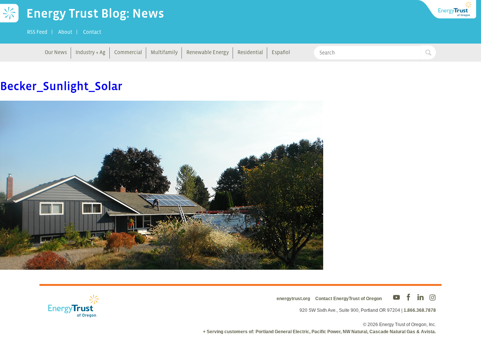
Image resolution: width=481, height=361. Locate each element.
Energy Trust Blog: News (95, 13)
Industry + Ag (91, 52)
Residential (250, 52)
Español (281, 52)
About (65, 32)
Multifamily (164, 52)
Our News (56, 52)
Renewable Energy (207, 52)
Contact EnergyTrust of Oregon (348, 298)
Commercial (128, 52)
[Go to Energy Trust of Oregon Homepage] (447, 9)
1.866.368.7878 (420, 310)
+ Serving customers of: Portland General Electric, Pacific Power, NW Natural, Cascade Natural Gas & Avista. (319, 331)
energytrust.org (293, 298)
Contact (92, 32)
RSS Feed (37, 32)
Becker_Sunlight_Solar (61, 86)
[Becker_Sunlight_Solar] (161, 264)
